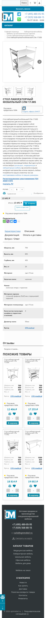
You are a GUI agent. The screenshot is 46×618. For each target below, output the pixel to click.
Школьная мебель (23, 557)
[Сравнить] (9, 413)
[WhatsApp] (4, 221)
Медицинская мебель (23, 550)
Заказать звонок (23, 9)
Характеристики (13, 231)
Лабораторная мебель (23, 553)
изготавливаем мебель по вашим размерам (20, 175)
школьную (18, 165)
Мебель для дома (23, 563)
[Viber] (7, 221)
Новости (23, 582)
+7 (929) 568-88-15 (22, 527)
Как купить (23, 585)
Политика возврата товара (23, 592)
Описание (29, 231)
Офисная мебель (23, 560)
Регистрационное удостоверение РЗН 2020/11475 (20, 179)
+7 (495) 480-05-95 (22, 524)
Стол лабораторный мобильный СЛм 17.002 (11, 433)
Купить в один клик (22, 207)
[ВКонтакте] (15, 221)
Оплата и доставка (32, 235)
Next (39, 62)
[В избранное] (14, 413)
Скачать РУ (8, 184)
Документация (12, 235)
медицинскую (29, 165)
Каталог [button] (8, 25)
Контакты (23, 595)
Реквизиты (23, 598)
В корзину (31, 203)
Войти (39, 3)
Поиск (24, 3)
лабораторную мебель (12, 168)
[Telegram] (11, 221)
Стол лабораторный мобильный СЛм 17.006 (32, 433)
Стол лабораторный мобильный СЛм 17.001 (32, 361)
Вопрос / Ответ (12, 238)
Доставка (23, 589)
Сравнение (11, 194)
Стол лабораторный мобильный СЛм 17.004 (11, 361)
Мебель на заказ (23, 570)
